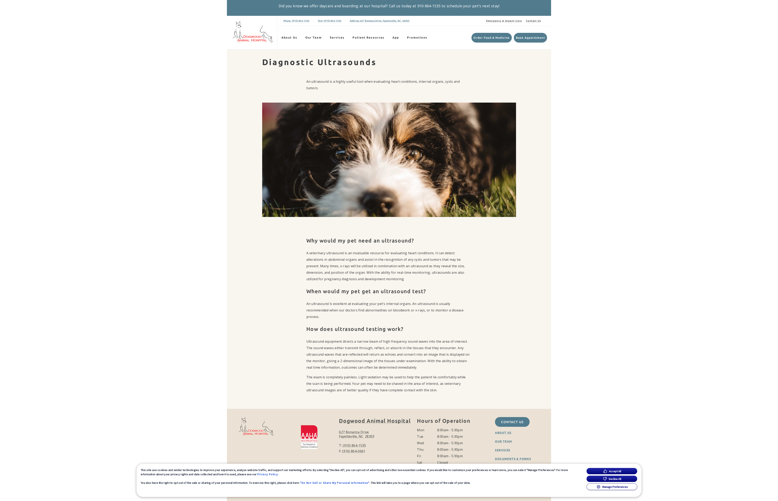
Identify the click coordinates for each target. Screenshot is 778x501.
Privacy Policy (267, 474)
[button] (311, 436)
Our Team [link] (313, 37)
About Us (289, 37)
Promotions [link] (417, 37)
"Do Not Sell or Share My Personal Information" (334, 483)
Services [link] (337, 37)
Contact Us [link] (533, 20)
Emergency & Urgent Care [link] (504, 20)
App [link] (395, 37)
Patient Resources (368, 37)
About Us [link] (503, 432)
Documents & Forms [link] (513, 458)
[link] (253, 32)
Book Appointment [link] (530, 37)
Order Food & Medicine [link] (491, 37)
